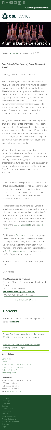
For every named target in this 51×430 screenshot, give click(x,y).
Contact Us (6, 359)
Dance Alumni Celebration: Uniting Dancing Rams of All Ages (21, 346)
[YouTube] (11, 2)
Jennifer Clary (15, 53)
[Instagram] (15, 2)
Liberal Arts (6, 398)
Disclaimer (6, 424)
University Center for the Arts (13, 367)
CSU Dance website (22, 225)
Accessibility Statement (10, 421)
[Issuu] (24, 2)
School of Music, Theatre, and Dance (16, 364)
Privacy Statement (9, 419)
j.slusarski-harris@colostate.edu (19, 291)
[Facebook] (3, 2)
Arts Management (9, 373)
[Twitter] (7, 2)
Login (4, 427)
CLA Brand (6, 403)
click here (14, 321)
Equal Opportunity (9, 416)
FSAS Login (6, 401)
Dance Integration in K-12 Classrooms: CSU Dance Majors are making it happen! (25, 336)
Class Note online (23, 235)
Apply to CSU (7, 411)
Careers (5, 414)
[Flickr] (19, 3)
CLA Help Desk (7, 408)
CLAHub (5, 406)
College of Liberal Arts (10, 370)
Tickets (4, 362)
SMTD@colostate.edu (15, 391)
